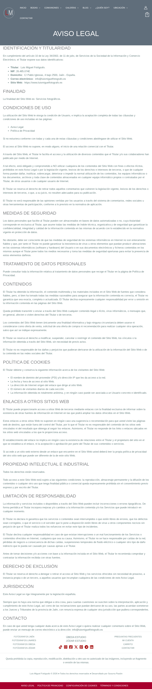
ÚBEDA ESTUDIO (76, 637)
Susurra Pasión (115, 673)
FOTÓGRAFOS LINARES (24, 640)
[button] (39, 8)
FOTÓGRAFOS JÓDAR (24, 648)
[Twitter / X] (76, 647)
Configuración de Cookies (81, 686)
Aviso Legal (17, 127)
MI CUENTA (128, 640)
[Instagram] (65, 647)
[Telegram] (86, 647)
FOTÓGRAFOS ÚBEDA (24, 644)
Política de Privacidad (23, 130)
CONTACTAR (128, 648)
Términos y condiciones (114, 686)
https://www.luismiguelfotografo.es (43, 82)
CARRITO (128, 644)
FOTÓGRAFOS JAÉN (24, 636)
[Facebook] (70, 647)
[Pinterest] (81, 647)
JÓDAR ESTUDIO (76, 640)
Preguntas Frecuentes (128, 636)
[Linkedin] (91, 647)
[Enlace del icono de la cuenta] (146, 8)
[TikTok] (60, 647)
